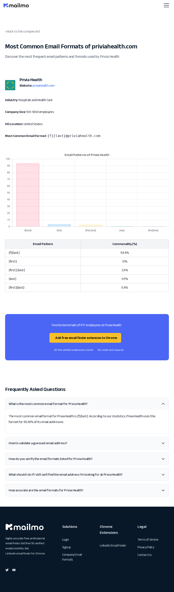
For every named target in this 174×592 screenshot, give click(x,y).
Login (65, 539)
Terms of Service (148, 539)
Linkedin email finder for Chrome (25, 553)
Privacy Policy (146, 547)
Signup (66, 547)
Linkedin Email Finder (113, 545)
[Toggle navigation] (166, 5)
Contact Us (145, 555)
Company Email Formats (72, 557)
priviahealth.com (44, 85)
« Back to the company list (22, 31)
